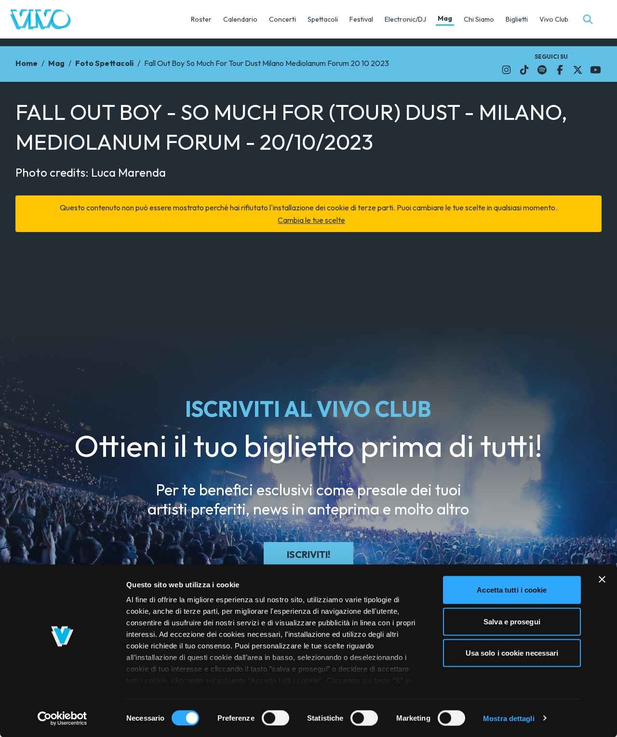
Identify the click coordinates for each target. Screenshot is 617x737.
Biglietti (517, 19)
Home (26, 63)
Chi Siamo (479, 19)
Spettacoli (323, 19)
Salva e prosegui (511, 621)
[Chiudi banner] (602, 579)
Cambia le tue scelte (311, 220)
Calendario (240, 19)
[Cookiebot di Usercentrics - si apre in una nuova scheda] (62, 718)
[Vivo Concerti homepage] (40, 19)
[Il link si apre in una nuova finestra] (506, 70)
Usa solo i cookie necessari (512, 653)
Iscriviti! (308, 554)
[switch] (275, 717)
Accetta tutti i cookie (512, 590)
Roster (201, 19)
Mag (445, 18)
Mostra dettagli (509, 718)
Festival (361, 19)
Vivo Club (553, 19)
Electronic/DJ (405, 19)
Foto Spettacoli (104, 63)
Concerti (282, 19)
